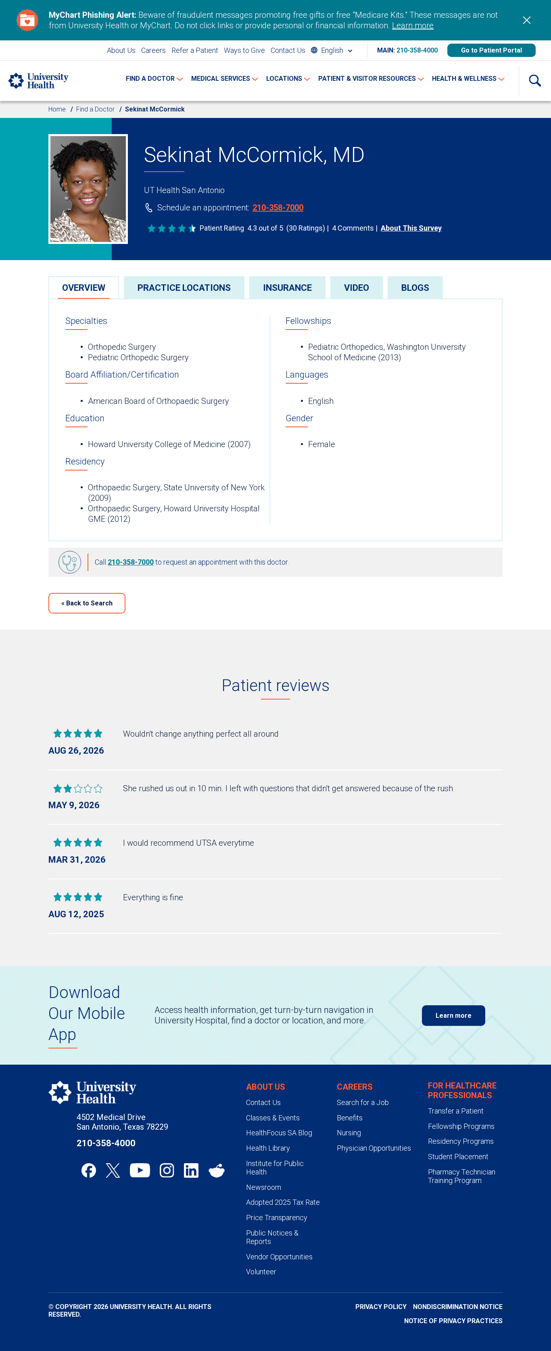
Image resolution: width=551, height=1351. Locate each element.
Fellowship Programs (461, 1126)
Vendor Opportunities (279, 1256)
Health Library (268, 1148)
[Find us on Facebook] (89, 1170)
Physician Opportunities (374, 1148)
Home (57, 109)
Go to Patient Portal (491, 50)
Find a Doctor (95, 109)
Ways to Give (244, 50)
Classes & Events (273, 1118)
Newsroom (263, 1187)
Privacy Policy (381, 1307)
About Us (121, 50)
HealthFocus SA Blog (279, 1132)
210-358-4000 (417, 50)
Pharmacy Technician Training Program (461, 1176)
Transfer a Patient (456, 1111)
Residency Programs (461, 1141)
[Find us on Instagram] (167, 1170)
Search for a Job (363, 1102)
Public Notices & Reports (272, 1237)
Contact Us (288, 50)
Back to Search (87, 603)
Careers (153, 50)
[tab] (83, 287)
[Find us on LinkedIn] (191, 1170)
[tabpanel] (275, 419)
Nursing (349, 1132)
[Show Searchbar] (535, 81)
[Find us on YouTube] (140, 1170)
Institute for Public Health (275, 1168)
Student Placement (458, 1156)
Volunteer (261, 1271)
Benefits (350, 1118)
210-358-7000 (278, 207)
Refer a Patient (194, 50)
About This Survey (411, 228)
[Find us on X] (113, 1170)
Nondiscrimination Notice (458, 1307)
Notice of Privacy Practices (453, 1321)
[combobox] (331, 50)
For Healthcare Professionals (462, 1090)
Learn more (413, 25)
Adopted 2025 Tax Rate (283, 1202)
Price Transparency (276, 1217)
